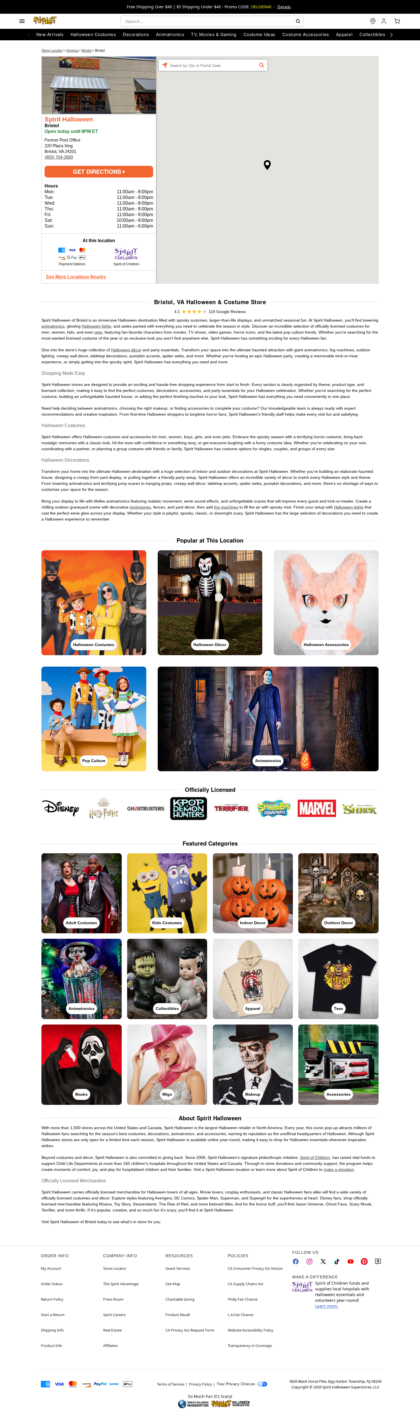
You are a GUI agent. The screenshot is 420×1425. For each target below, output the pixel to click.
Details (284, 7)
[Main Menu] (22, 21)
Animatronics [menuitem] (170, 34)
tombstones (140, 507)
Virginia (72, 51)
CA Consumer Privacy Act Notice (255, 1268)
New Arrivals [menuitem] (50, 34)
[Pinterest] (364, 1261)
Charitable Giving (180, 1299)
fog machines (226, 507)
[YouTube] (350, 1261)
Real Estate (112, 1330)
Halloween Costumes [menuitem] (93, 34)
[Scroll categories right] (391, 34)
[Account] (384, 21)
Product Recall (177, 1314)
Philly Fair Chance (242, 1299)
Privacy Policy (200, 1384)
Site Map (172, 1283)
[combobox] (212, 21)
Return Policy (52, 1299)
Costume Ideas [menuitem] (259, 34)
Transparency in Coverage (250, 1345)
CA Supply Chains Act (245, 1283)
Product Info (51, 1345)
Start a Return (53, 1314)
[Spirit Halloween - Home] (45, 21)
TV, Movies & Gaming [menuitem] (213, 34)
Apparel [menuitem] (344, 34)
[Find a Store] (373, 21)
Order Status (52, 1283)
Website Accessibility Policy (250, 1330)
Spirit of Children (315, 1157)
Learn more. (326, 1306)
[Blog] (378, 1261)
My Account (51, 1268)
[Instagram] (309, 1261)
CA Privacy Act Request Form (189, 1330)
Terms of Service (170, 1384)
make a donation (339, 1169)
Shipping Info (52, 1330)
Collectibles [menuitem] (372, 34)
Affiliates (110, 1345)
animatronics (53, 326)
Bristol (87, 51)
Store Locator (52, 51)
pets (98, 332)
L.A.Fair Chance (240, 1314)
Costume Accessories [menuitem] (305, 34)
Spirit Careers (114, 1314)
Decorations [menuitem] (136, 34)
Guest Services (177, 1268)
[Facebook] (295, 1261)
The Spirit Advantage (121, 1283)
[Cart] (397, 21)
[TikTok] (336, 1261)
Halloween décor (126, 350)
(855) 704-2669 (59, 157)
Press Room (113, 1299)
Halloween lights (96, 326)
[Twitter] (323, 1261)
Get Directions (98, 171)
